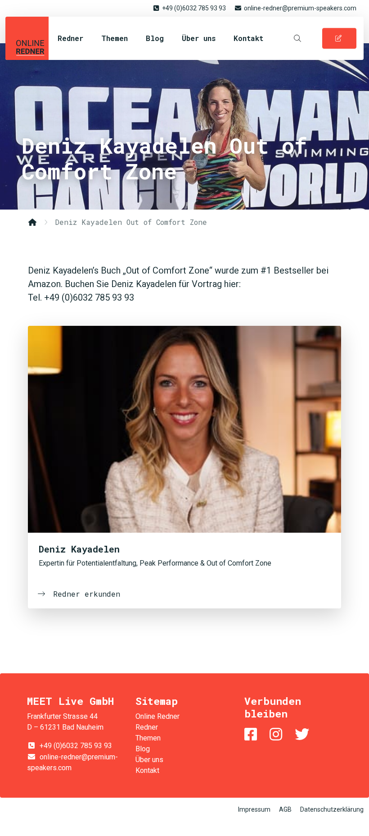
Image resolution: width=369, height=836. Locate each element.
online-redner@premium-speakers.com (300, 8)
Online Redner (27, 38)
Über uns (199, 38)
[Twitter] (304, 734)
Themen (114, 38)
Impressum (254, 809)
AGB (285, 809)
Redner (70, 38)
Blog (155, 38)
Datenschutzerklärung (332, 809)
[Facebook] (252, 734)
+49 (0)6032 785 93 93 (194, 8)
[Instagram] (278, 734)
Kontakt (248, 38)
